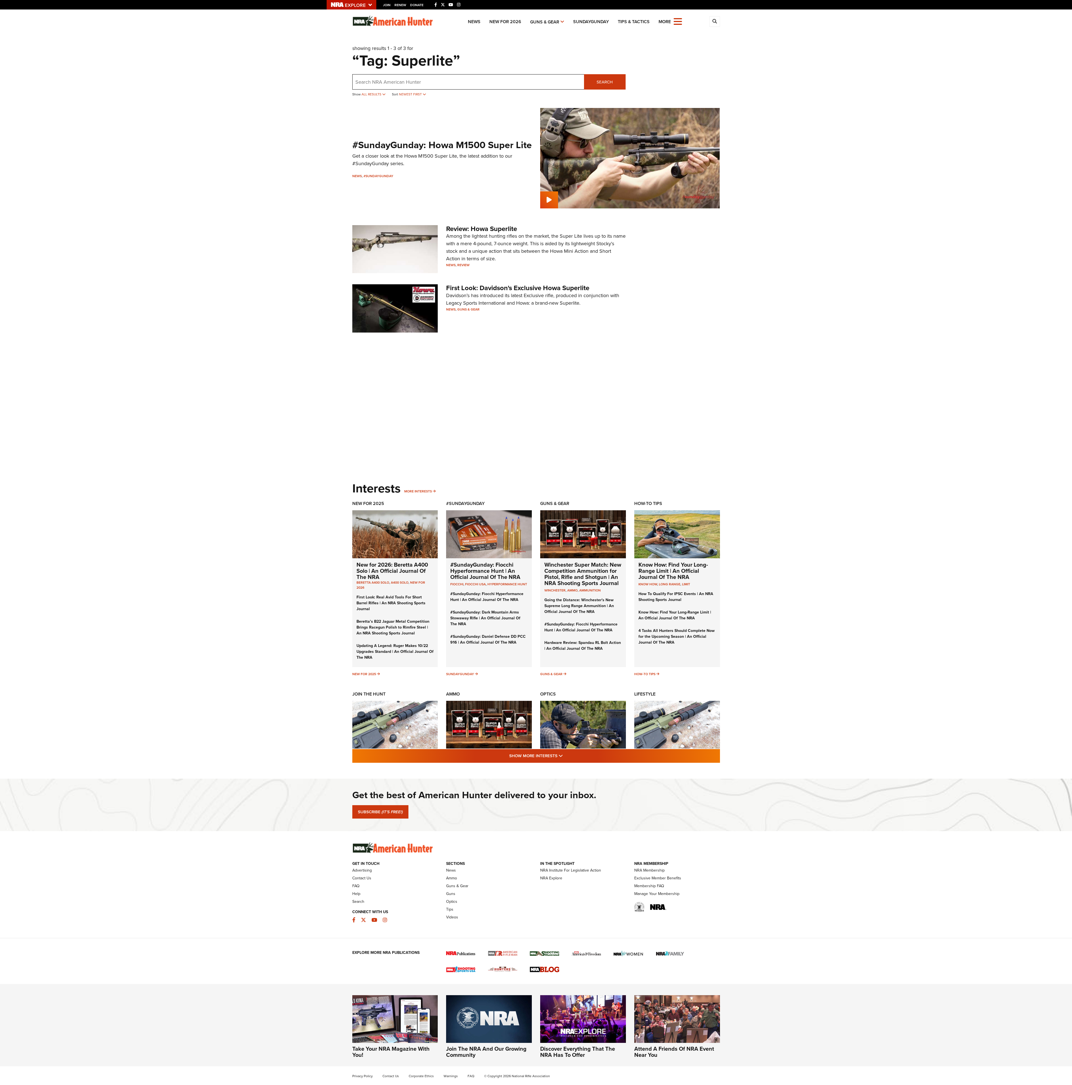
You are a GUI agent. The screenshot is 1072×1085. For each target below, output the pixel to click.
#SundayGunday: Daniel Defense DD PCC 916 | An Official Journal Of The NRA (488, 639)
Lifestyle (644, 694)
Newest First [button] (411, 94)
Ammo (453, 694)
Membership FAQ (649, 886)
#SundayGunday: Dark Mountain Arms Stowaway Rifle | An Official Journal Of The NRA (485, 618)
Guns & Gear (544, 22)
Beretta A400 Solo (372, 582)
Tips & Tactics (634, 21)
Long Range (669, 584)
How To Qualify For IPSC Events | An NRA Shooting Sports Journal (675, 597)
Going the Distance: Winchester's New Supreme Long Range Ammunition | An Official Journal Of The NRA (579, 606)
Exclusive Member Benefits (657, 878)
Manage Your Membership (656, 894)
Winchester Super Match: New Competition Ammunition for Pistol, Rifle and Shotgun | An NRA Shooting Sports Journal (582, 573)
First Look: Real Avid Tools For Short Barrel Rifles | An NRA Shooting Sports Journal (390, 603)
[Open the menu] (678, 21)
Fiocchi (456, 584)
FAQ (356, 886)
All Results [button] (372, 94)
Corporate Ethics (421, 1076)
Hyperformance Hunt (507, 584)
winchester (555, 590)
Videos (452, 917)
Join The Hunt (369, 694)
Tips (449, 909)
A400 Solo (399, 582)
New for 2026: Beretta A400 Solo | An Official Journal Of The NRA (392, 570)
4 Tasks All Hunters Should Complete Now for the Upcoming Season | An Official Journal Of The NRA (676, 636)
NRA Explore (551, 878)
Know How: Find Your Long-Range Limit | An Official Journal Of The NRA (673, 570)
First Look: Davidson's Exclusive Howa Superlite (517, 288)
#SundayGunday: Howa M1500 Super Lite (442, 145)
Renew (400, 5)
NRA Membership (649, 870)
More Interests (418, 491)
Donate (416, 5)
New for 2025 (364, 674)
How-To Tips (648, 503)
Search (605, 82)
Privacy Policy (362, 1076)
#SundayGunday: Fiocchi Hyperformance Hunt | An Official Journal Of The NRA (485, 570)
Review (463, 265)
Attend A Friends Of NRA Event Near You (674, 1052)
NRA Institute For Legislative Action (570, 870)
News (474, 21)
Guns (450, 894)
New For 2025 (368, 503)
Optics (548, 694)
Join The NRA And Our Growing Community (486, 1052)
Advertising (362, 870)
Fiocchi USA (475, 584)
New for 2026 (505, 21)
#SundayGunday (378, 176)
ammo (572, 590)
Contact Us (361, 878)
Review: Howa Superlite (481, 229)
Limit (686, 584)
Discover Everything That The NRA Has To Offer (577, 1052)
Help (356, 894)
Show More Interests (566, 755)
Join (387, 5)
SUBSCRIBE (380, 812)
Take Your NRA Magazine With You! (391, 1052)
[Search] (714, 21)
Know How (647, 584)
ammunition (590, 590)
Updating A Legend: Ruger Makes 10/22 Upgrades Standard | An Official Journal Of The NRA (395, 651)
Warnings (451, 1076)
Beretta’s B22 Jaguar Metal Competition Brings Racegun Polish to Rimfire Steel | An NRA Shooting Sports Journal (392, 627)
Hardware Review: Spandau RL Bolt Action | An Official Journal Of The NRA (582, 645)
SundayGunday (591, 21)
